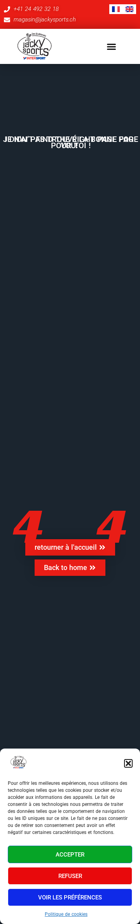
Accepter (70, 854)
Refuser (70, 876)
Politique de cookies (66, 914)
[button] (128, 763)
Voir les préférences (70, 897)
